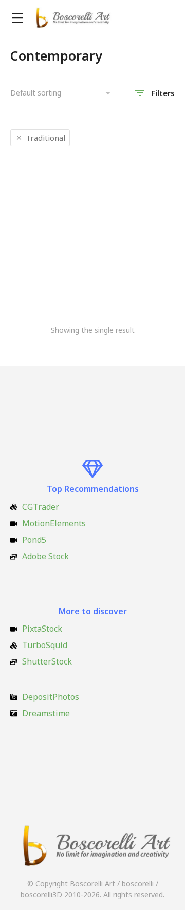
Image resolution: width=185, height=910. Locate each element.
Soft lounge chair (45, 284)
